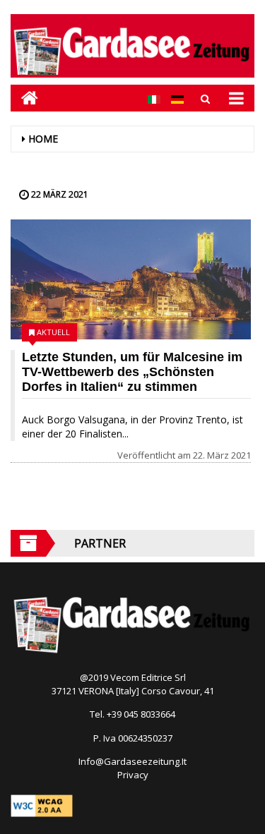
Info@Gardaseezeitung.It (132, 761)
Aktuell (53, 332)
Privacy (132, 774)
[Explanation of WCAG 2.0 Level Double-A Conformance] (42, 804)
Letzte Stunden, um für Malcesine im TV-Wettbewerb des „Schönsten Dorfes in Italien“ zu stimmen (132, 372)
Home (43, 138)
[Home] (24, 98)
